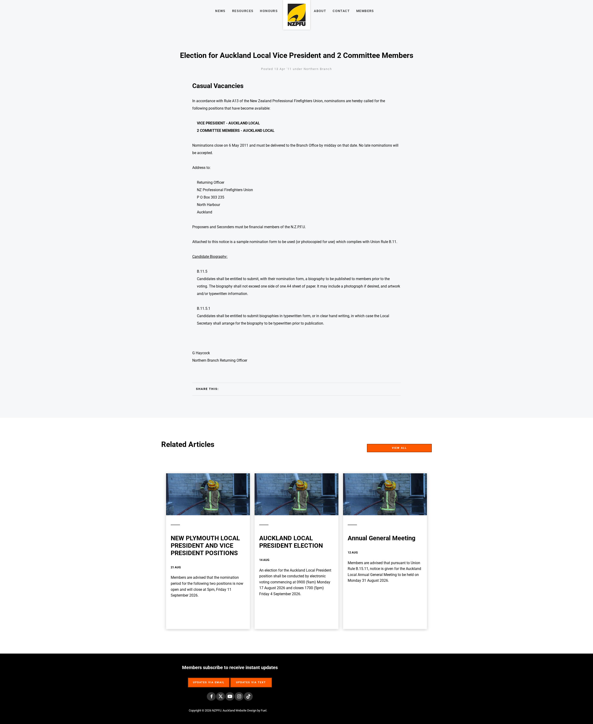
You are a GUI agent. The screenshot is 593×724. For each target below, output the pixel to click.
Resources (243, 11)
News (220, 11)
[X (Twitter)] (220, 696)
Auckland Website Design (239, 710)
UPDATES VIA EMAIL (208, 680)
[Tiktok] (248, 696)
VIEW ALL (424, 447)
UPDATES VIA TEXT (251, 680)
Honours (269, 11)
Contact (341, 11)
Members (365, 11)
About (320, 11)
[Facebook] (211, 696)
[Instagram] (239, 696)
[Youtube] (229, 696)
